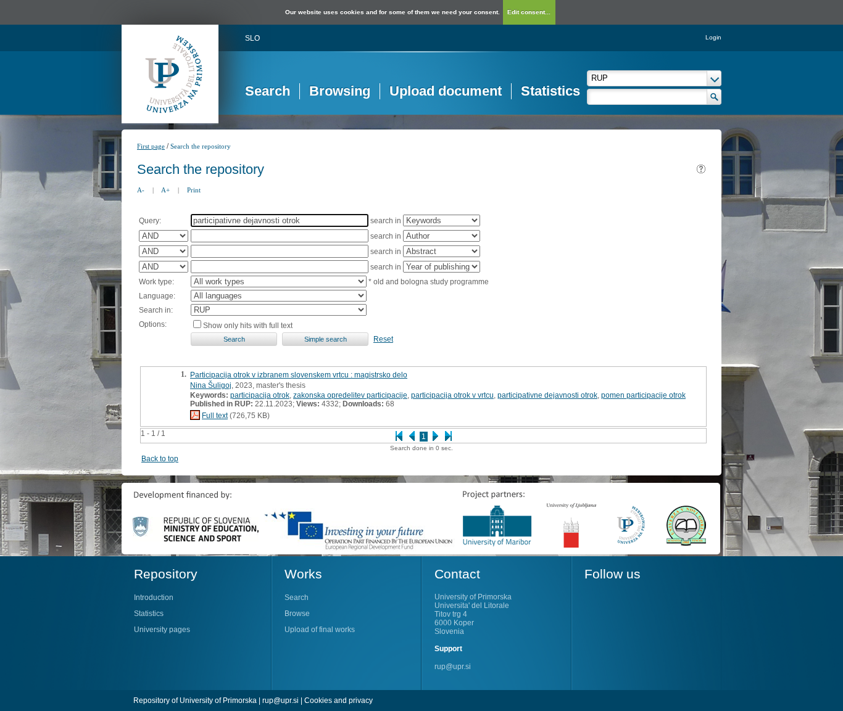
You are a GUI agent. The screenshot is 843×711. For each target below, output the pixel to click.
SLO (252, 38)
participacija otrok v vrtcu (452, 395)
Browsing (339, 91)
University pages (162, 629)
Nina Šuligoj (210, 385)
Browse (297, 613)
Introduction (153, 597)
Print (194, 190)
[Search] (714, 97)
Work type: (156, 281)
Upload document (445, 91)
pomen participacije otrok (643, 395)
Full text (215, 415)
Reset (383, 339)
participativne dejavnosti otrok (547, 395)
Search (267, 91)
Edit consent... (528, 12)
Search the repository (200, 146)
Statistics (550, 91)
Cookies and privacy (338, 700)
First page (151, 146)
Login (713, 37)
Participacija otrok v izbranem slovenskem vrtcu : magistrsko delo (298, 375)
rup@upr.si (452, 666)
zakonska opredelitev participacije (350, 395)
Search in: (156, 310)
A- (140, 190)
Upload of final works (319, 629)
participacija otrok (259, 395)
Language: (157, 296)
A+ (165, 190)
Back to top (159, 458)
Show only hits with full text (248, 325)
